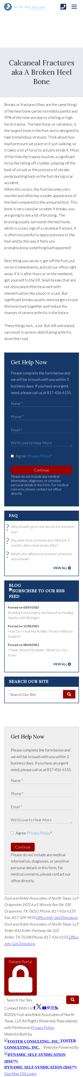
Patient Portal (20, 961)
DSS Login (28, 1073)
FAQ (13, 515)
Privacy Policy (38, 456)
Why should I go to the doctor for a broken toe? (41, 529)
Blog (15, 585)
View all (60, 568)
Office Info (44, 917)
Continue (41, 470)
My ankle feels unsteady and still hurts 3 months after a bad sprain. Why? (38, 542)
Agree (34, 456)
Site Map (11, 1073)
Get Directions (65, 917)
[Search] (69, 694)
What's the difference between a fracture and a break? (40, 556)
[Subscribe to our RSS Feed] (41, 596)
